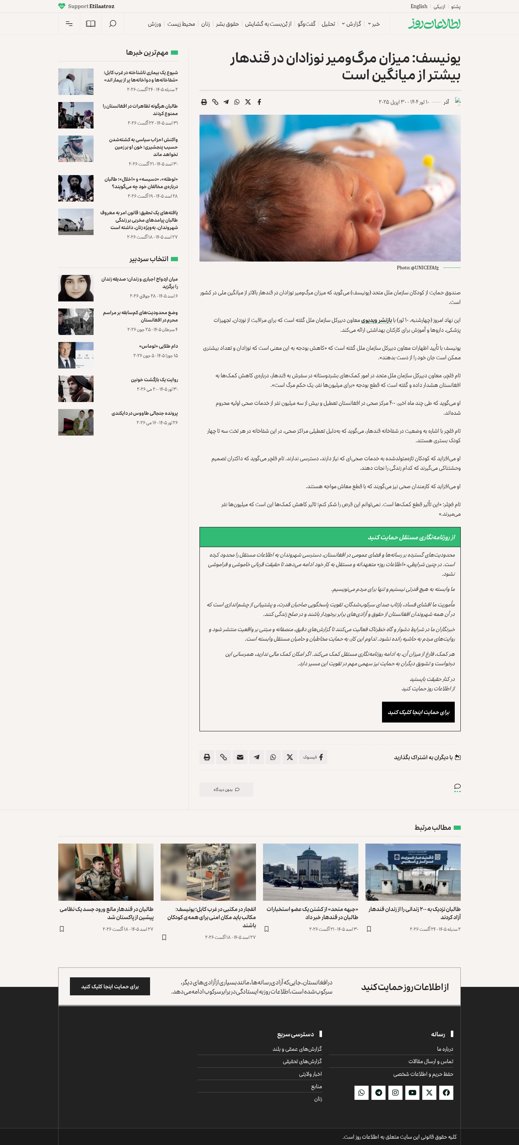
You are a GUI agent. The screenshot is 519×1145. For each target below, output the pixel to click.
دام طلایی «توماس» (158, 345)
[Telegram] (378, 1093)
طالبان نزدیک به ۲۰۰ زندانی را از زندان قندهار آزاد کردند (415, 913)
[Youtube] (412, 1093)
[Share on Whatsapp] (237, 102)
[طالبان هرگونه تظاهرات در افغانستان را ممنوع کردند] (76, 115)
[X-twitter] (429, 1093)
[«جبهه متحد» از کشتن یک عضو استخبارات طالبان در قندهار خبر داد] (310, 872)
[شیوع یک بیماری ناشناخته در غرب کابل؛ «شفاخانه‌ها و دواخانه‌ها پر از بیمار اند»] (76, 81)
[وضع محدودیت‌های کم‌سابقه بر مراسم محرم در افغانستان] (76, 321)
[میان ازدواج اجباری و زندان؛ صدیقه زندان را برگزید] (76, 288)
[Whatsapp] (361, 1093)
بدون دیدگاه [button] (223, 789)
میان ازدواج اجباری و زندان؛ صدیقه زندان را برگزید (139, 282)
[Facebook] (446, 1093)
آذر (446, 102)
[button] (112, 24)
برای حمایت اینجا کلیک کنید (418, 712)
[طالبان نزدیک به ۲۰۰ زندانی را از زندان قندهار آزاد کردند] (413, 872)
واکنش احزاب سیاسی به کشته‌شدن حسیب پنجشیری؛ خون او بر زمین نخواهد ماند (143, 146)
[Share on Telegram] (226, 102)
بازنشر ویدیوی (376, 319)
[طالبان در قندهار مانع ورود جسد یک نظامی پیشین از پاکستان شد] (106, 872)
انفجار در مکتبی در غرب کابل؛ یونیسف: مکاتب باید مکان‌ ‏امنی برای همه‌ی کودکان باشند (211, 917)
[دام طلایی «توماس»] (76, 355)
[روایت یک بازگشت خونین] (76, 389)
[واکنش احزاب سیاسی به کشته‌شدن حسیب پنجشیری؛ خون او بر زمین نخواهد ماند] (76, 149)
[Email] (240, 757)
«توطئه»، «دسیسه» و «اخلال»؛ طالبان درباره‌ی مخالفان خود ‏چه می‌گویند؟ (141, 182)
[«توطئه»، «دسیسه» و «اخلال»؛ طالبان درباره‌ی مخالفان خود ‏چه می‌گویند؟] (76, 188)
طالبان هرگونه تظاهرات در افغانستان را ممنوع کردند (140, 109)
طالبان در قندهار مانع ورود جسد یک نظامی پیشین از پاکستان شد (107, 913)
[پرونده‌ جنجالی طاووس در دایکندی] (76, 422)
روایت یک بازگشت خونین (154, 379)
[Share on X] (248, 102)
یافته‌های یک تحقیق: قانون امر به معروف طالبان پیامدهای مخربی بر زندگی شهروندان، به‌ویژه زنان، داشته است (139, 220)
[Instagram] (395, 1093)
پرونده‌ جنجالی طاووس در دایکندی (145, 413)
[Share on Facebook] (259, 102)
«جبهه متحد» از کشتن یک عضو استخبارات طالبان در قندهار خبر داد (312, 913)
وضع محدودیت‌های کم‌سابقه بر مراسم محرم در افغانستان (140, 315)
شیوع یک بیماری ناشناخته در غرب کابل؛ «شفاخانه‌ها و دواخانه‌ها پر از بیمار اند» (141, 75)
